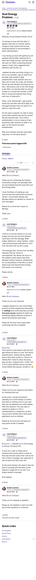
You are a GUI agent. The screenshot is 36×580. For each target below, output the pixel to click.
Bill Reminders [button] (7, 147)
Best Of (4, 542)
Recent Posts (6, 533)
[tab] (6, 153)
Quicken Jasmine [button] (27, 30)
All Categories (6, 530)
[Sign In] (33, 2)
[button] (4, 23)
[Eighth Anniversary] (11, 26)
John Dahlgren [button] (12, 21)
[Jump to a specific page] (32, 162)
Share (5, 140)
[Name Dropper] (8, 26)
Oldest (10, 159)
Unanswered (18, 539)
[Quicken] (10, 2)
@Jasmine (6, 348)
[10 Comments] (13, 26)
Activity (4, 536)
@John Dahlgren (12, 175)
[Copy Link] (8, 34)
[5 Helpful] (16, 26)
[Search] (29, 2)
